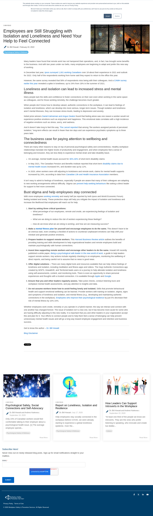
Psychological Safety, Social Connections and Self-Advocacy (24, 407)
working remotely (51, 196)
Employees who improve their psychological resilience (80, 298)
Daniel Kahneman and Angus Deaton (58, 116)
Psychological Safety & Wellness (15, 52)
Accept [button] (108, 16)
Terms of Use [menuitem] (19, 503)
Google (108, 276)
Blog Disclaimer (31, 333)
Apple (97, 276)
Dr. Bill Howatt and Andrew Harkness (24, 412)
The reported (69, 127)
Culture (109, 431)
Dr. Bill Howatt (13, 47)
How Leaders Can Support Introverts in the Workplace (121, 405)
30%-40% (73, 159)
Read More (44, 437)
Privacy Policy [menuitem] (8, 503)
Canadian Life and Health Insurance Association (87, 174)
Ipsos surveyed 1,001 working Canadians (63, 72)
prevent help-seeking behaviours (91, 183)
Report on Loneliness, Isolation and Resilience (76, 407)
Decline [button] (117, 16)
